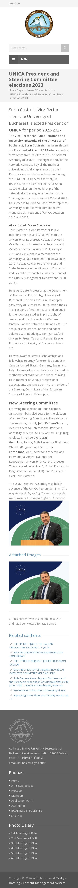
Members (15, 3)
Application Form (22, 800)
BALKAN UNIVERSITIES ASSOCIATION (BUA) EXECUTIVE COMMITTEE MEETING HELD (36, 671)
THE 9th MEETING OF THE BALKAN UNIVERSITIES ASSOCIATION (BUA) (31, 645)
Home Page (16, 90)
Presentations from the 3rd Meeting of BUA (40, 690)
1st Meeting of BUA (24, 833)
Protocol (16, 790)
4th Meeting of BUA (24, 848)
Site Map (17, 815)
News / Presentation (39, 90)
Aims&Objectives (22, 785)
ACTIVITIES (18, 805)
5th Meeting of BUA (24, 853)
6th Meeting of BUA (24, 858)
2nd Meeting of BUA (24, 838)
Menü (24, 59)
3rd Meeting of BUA (24, 843)
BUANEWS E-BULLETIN (26, 810)
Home (15, 780)
